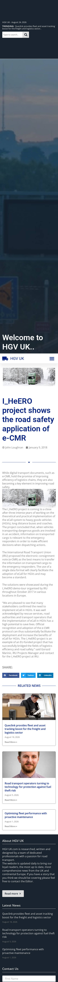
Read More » (11, 742)
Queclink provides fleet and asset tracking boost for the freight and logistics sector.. (28, 27)
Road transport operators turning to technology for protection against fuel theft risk (28, 787)
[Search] (26, 35)
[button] (52, 358)
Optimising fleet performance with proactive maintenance (26, 815)
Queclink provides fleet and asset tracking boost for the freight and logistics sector (25, 729)
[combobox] (12, 35)
